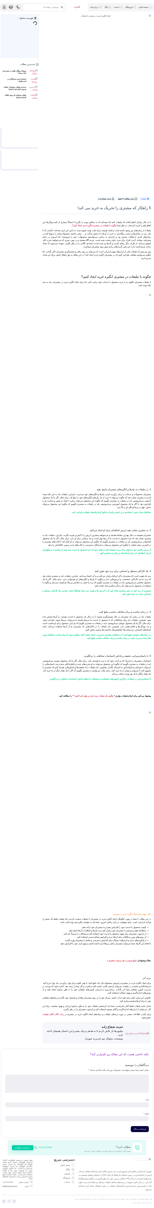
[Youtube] (4, 1201)
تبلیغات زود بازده (97, 696)
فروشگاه (129, 7)
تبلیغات (143, 199)
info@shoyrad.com (9, 1186)
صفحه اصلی (143, 7)
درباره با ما (94, 7)
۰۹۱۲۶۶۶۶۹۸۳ (7, 1182)
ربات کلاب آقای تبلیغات (53, 1014)
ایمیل (146, 1114)
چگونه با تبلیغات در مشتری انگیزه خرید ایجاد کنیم (94, 225)
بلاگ (106, 7)
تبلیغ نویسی (131, 960)
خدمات (117, 7)
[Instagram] (14, 1201)
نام (147, 1100)
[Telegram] (9, 1201)
